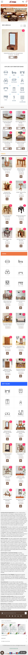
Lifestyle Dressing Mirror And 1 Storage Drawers (13, 53)
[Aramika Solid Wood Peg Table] (21, 233)
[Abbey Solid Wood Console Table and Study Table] (21, 162)
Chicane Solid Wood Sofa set (20, 301)
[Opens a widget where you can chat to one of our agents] (23, 652)
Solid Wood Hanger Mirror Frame (7, 454)
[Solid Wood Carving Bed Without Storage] (20, 136)
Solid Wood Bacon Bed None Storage (7, 142)
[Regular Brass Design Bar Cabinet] (7, 340)
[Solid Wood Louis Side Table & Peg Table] (7, 162)
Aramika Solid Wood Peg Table (21, 240)
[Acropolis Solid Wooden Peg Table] (7, 186)
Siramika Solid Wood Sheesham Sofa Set (20, 370)
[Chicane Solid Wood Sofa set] (20, 295)
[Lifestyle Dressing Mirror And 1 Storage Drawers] (13, 40)
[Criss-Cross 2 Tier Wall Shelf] (20, 448)
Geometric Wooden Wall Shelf (7, 477)
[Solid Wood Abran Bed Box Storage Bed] (7, 115)
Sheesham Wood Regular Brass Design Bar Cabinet (7, 370)
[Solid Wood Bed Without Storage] (20, 115)
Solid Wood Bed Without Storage (21, 122)
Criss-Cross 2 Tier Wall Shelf (20, 454)
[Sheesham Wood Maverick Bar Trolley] (20, 340)
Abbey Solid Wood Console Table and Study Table (21, 170)
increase (14, 57)
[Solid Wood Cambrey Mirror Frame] (20, 493)
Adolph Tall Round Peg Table (21, 193)
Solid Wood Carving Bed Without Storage (20, 142)
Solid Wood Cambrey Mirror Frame (20, 500)
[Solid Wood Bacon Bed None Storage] (7, 136)
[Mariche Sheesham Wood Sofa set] (20, 318)
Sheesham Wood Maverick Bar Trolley (21, 347)
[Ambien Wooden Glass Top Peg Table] (21, 209)
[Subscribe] (26, 613)
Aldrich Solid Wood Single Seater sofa (7, 301)
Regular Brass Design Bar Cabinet (7, 347)
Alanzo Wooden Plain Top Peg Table (7, 216)
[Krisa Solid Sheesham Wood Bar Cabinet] (7, 318)
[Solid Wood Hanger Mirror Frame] (7, 448)
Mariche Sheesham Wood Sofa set (21, 324)
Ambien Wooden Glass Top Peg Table (21, 216)
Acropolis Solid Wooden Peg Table (7, 193)
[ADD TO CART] (16, 57)
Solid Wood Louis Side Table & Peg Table (7, 169)
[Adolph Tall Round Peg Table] (21, 186)
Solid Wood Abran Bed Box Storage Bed (7, 122)
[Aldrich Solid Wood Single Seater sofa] (7, 295)
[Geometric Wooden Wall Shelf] (7, 470)
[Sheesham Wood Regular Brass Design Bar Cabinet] (7, 363)
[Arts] (12, 2)
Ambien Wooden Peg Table (7, 240)
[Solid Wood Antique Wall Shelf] (7, 493)
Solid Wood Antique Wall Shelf (7, 500)
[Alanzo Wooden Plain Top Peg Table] (7, 209)
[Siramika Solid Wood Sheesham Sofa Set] (20, 363)
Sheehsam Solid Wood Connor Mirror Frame (20, 477)
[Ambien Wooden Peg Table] (7, 233)
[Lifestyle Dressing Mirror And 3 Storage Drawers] (20, 425)
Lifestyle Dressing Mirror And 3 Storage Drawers (20, 432)
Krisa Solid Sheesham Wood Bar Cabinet (7, 324)
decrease (10, 57)
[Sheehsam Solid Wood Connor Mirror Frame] (20, 470)
